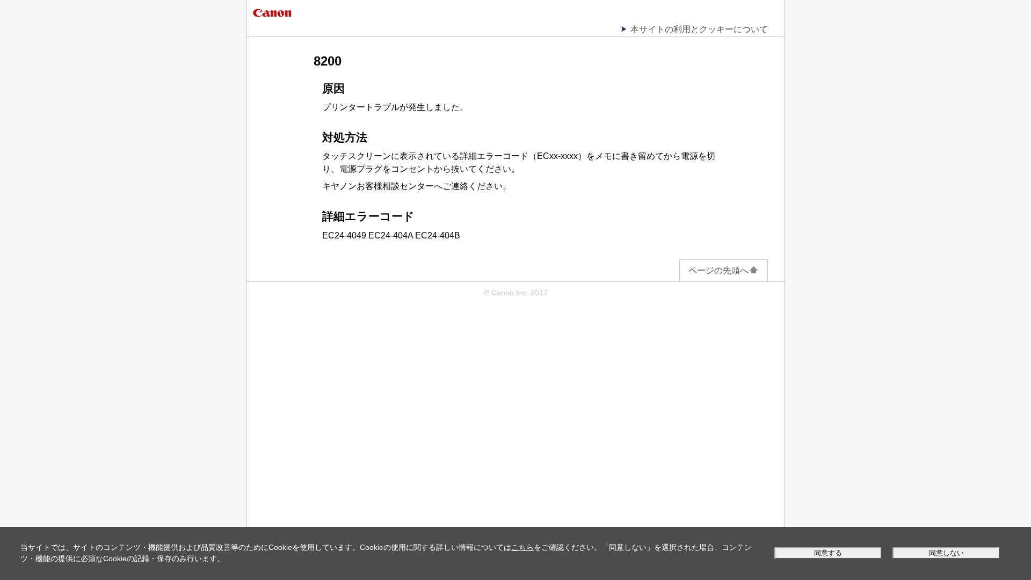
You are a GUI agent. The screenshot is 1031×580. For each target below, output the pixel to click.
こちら (522, 547)
